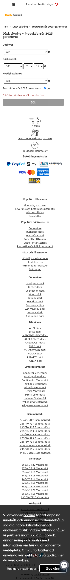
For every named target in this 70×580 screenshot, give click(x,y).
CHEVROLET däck (35, 342)
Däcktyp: (8, 44)
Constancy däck (35, 305)
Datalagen (35, 269)
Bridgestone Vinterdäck (35, 405)
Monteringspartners (35, 205)
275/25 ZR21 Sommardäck (35, 420)
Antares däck (35, 312)
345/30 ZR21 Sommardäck (35, 452)
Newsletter (35, 216)
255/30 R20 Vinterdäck (35, 490)
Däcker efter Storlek (35, 242)
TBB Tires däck (35, 301)
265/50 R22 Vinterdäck (35, 464)
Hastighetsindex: (12, 73)
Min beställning (35, 212)
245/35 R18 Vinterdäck (35, 475)
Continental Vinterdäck (35, 380)
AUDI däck (35, 328)
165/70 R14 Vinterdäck (35, 479)
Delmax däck (35, 298)
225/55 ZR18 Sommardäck (35, 445)
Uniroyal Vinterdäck (35, 398)
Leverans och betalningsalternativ (35, 209)
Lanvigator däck (35, 283)
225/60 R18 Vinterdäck (35, 482)
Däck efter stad (35, 235)
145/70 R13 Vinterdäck (35, 486)
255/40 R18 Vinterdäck (35, 472)
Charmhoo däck (35, 316)
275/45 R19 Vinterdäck (35, 468)
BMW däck (35, 331)
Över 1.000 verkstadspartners (35, 138)
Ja (48, 88)
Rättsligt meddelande (35, 258)
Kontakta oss (35, 262)
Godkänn (53, 568)
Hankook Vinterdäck (35, 383)
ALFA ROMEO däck (35, 339)
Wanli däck (35, 294)
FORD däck (35, 346)
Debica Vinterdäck (35, 391)
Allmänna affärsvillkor (35, 265)
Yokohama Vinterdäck (35, 402)
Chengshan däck (35, 290)
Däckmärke (35, 228)
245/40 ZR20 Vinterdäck (35, 497)
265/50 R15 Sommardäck (35, 441)
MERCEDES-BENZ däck (35, 335)
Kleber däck (35, 287)
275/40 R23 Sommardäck (35, 438)
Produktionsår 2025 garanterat (35, 246)
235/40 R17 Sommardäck (35, 423)
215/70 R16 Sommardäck (35, 449)
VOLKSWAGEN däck (35, 349)
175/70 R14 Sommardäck (35, 434)
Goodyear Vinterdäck (35, 373)
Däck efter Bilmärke (35, 239)
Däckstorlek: (10, 59)
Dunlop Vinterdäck (35, 376)
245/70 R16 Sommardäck (35, 427)
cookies (29, 515)
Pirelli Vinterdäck (35, 394)
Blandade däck (35, 231)
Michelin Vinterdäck (35, 387)
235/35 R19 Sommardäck (35, 431)
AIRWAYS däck (35, 357)
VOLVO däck (35, 353)
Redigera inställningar (21, 568)
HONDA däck (35, 360)
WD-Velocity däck (35, 308)
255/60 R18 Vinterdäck (35, 493)
